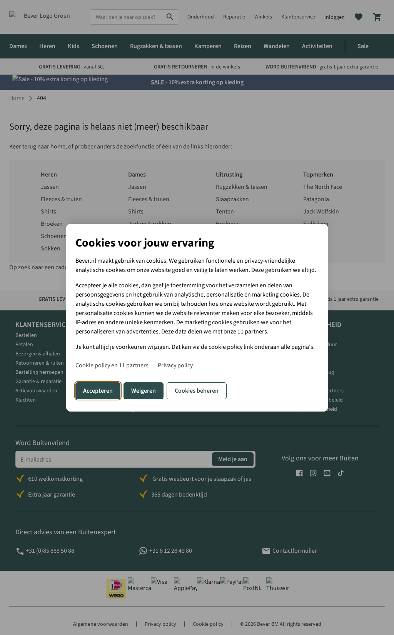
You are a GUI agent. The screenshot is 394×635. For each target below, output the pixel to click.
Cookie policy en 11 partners (112, 365)
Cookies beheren (197, 391)
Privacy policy (175, 365)
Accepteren (98, 391)
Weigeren (143, 391)
